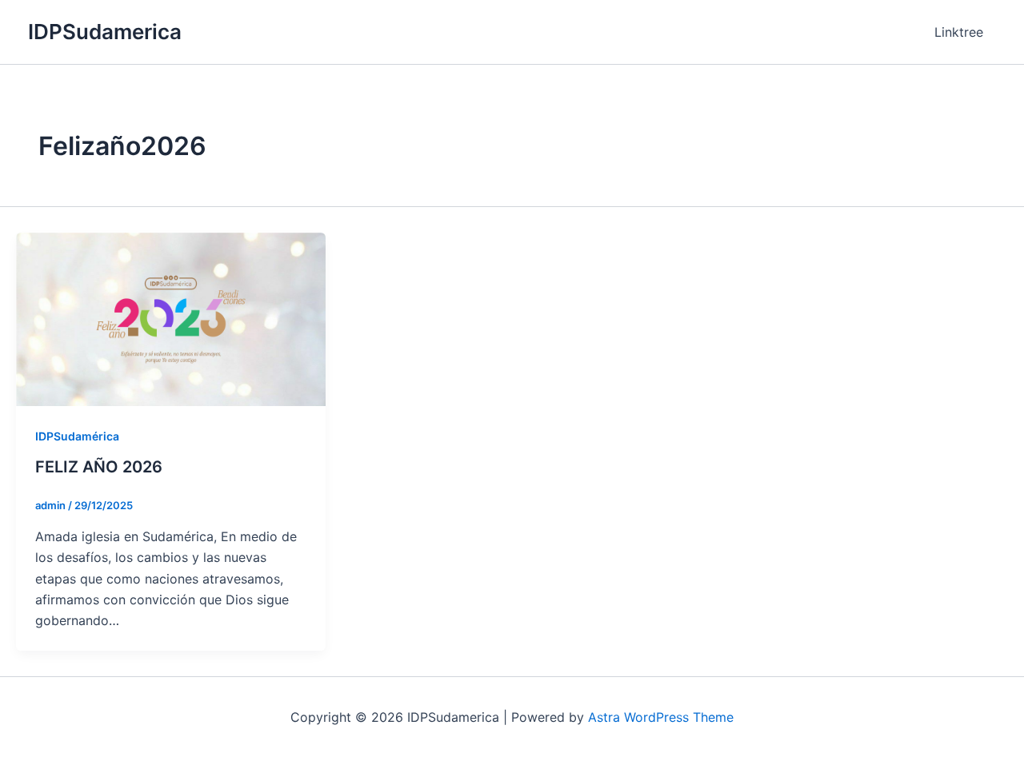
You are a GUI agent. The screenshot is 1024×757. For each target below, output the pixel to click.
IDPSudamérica (77, 436)
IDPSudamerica (105, 31)
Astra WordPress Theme (661, 717)
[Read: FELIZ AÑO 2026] (171, 318)
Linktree (958, 32)
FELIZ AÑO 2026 (98, 466)
